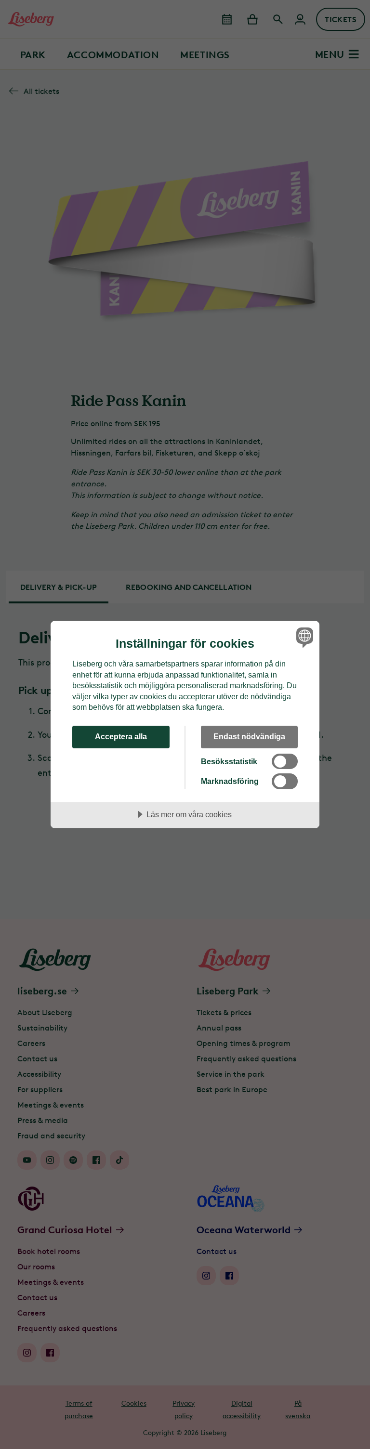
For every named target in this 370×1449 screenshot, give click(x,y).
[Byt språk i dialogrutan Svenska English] (303, 637)
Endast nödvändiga (249, 736)
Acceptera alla (121, 736)
